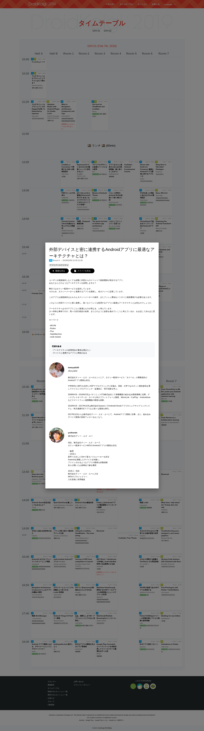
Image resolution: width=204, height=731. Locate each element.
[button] (59, 270)
